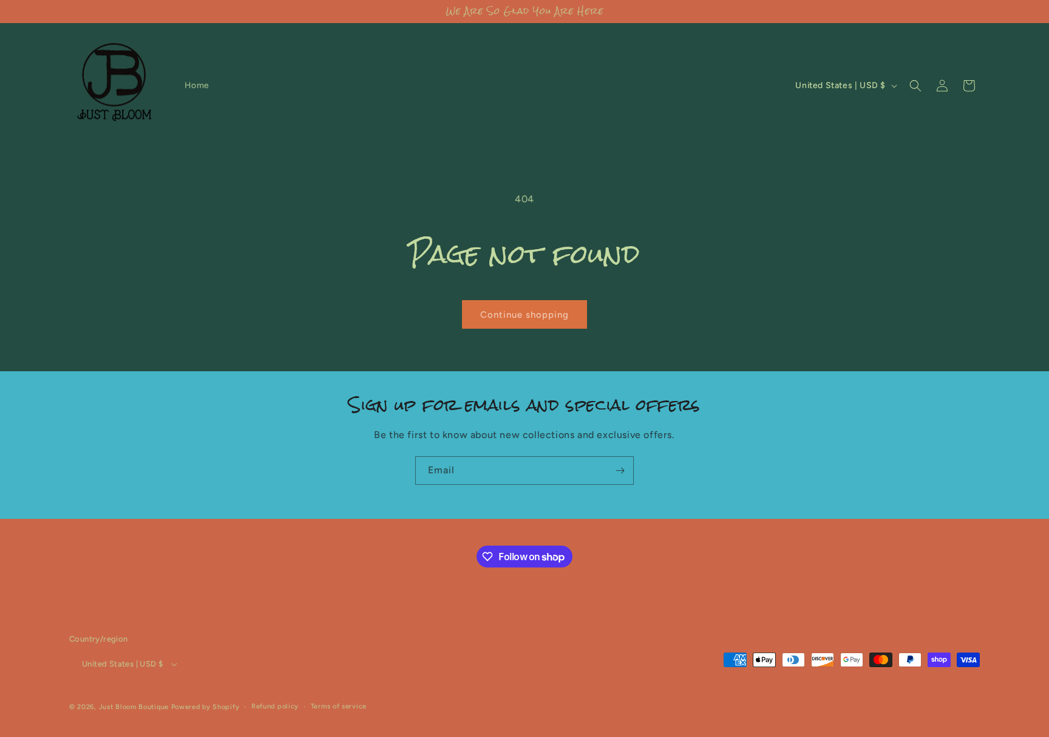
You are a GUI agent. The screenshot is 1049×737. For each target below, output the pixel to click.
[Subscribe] (619, 470)
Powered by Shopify (205, 707)
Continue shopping (524, 314)
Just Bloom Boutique (134, 707)
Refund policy (275, 706)
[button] (915, 85)
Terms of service (339, 706)
